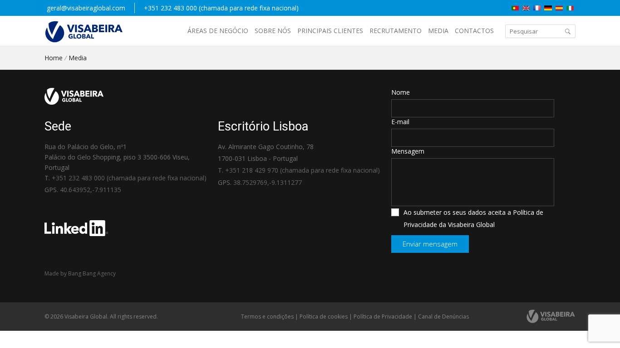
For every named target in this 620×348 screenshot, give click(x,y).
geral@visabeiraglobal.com (86, 8)
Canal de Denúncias (443, 316)
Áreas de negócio (217, 30)
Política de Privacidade (383, 316)
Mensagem (407, 151)
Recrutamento (395, 30)
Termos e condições (267, 316)
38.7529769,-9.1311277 (267, 182)
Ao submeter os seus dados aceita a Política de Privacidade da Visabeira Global (473, 218)
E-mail (400, 121)
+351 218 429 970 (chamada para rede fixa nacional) (302, 170)
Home (53, 57)
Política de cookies (324, 316)
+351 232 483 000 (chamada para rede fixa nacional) (221, 8)
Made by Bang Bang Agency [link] (80, 273)
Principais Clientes (330, 30)
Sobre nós (273, 30)
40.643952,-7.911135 (90, 189)
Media (438, 30)
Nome (400, 92)
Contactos (474, 30)
